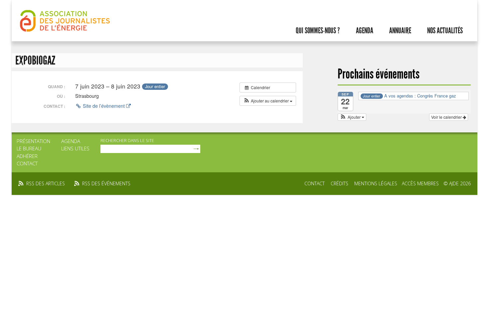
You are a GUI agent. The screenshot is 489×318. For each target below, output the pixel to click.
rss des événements (106, 183)
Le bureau (29, 148)
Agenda (364, 30)
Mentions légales (375, 183)
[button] (268, 100)
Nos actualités (445, 30)
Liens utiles (75, 148)
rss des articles (45, 183)
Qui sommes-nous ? (318, 30)
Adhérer (27, 156)
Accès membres (420, 183)
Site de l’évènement (104, 105)
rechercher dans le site (127, 140)
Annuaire (400, 30)
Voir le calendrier (447, 117)
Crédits (339, 183)
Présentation (33, 141)
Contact (27, 163)
